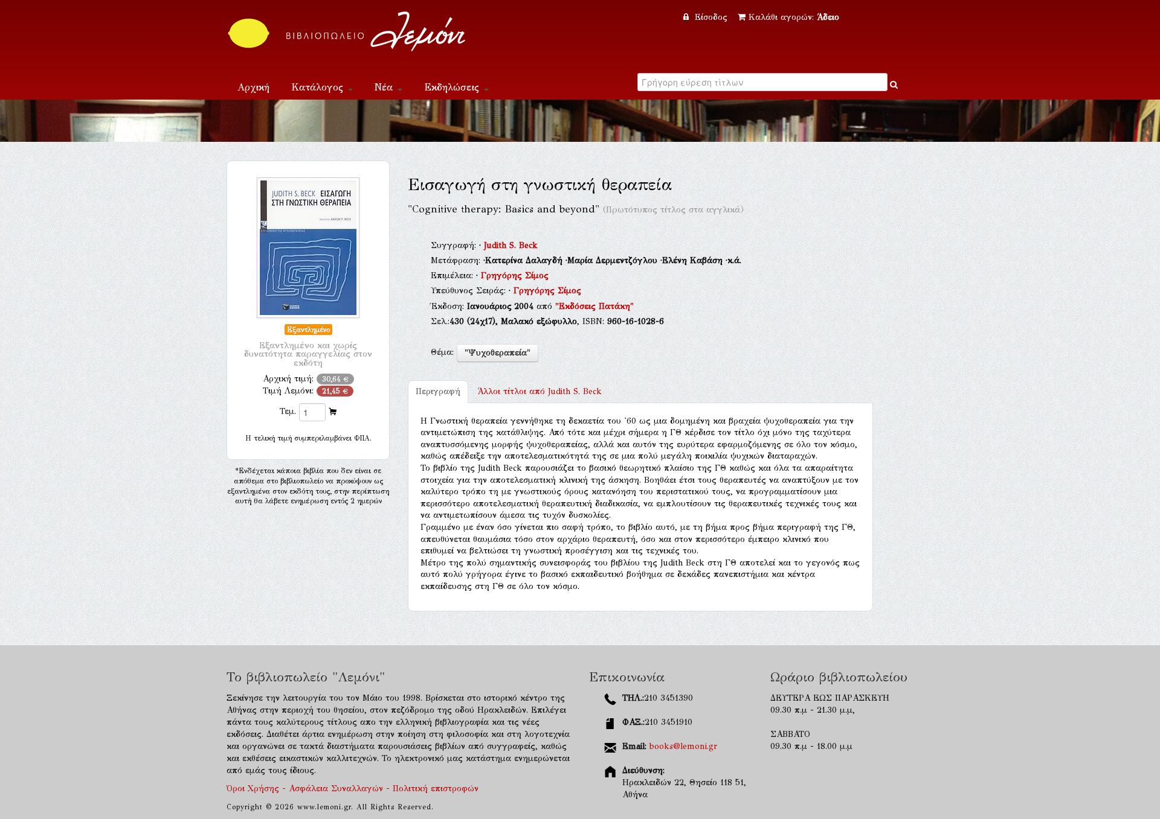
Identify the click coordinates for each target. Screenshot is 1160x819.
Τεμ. (288, 411)
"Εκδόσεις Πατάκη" (594, 306)
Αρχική (253, 87)
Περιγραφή (438, 391)
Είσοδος (711, 17)
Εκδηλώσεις (453, 87)
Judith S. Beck (511, 245)
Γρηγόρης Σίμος (515, 275)
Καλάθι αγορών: (794, 17)
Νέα (385, 87)
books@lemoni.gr (683, 746)
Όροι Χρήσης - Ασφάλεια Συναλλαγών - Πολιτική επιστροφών (352, 788)
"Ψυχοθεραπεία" (497, 353)
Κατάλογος (319, 87)
